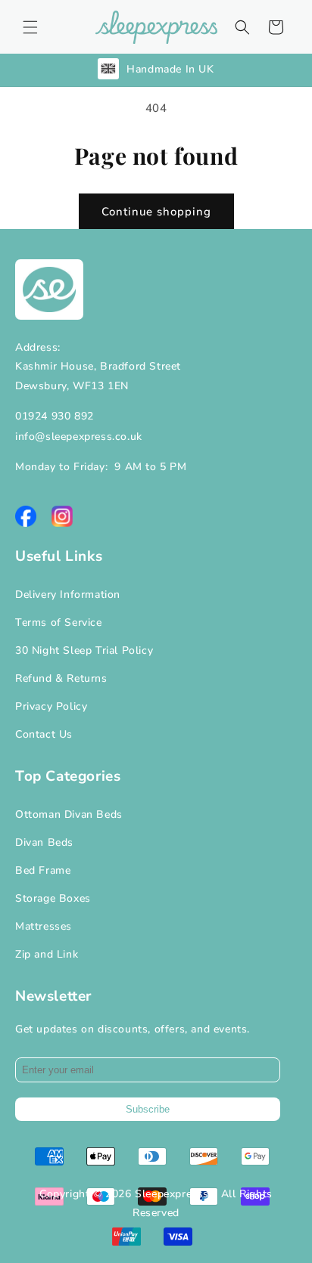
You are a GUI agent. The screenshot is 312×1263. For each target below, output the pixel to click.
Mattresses (43, 926)
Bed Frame (42, 870)
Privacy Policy (51, 706)
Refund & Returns (61, 678)
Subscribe (148, 1109)
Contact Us (44, 734)
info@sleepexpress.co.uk (78, 436)
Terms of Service (58, 622)
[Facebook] (25, 516)
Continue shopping (156, 211)
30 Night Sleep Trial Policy (84, 650)
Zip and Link (46, 954)
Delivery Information (67, 594)
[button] (30, 27)
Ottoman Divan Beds (69, 814)
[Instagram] (62, 516)
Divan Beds (44, 842)
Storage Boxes (53, 898)
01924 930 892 (54, 416)
